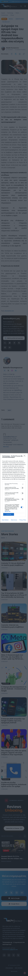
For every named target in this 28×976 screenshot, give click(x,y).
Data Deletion (5, 520)
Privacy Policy (22, 520)
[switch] (22, 488)
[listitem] (14, 484)
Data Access (14, 520)
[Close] (24, 456)
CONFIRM (8, 514)
